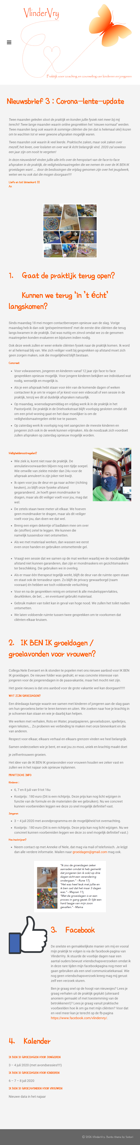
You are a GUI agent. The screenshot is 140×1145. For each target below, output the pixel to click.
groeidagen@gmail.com (90, 852)
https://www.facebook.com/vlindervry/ (79, 1018)
